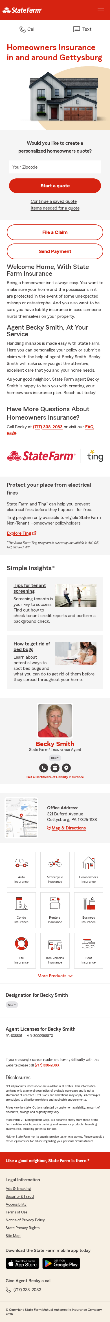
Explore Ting (19, 533)
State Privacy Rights (22, 1228)
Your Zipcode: (25, 167)
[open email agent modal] (55, 769)
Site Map (13, 1236)
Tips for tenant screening (30, 588)
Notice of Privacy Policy (25, 1220)
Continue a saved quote (54, 201)
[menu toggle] (101, 10)
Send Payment (55, 251)
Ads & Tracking (18, 1189)
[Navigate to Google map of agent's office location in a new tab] (66, 768)
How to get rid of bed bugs (32, 646)
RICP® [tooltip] (55, 758)
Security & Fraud (20, 1197)
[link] (27, 10)
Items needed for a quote (55, 208)
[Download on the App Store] (22, 1263)
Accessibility (16, 1204)
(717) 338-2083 (48, 427)
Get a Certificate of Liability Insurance (55, 777)
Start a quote (55, 185)
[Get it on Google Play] (61, 1263)
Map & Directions (69, 828)
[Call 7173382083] (43, 768)
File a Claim (55, 232)
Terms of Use (16, 1212)
